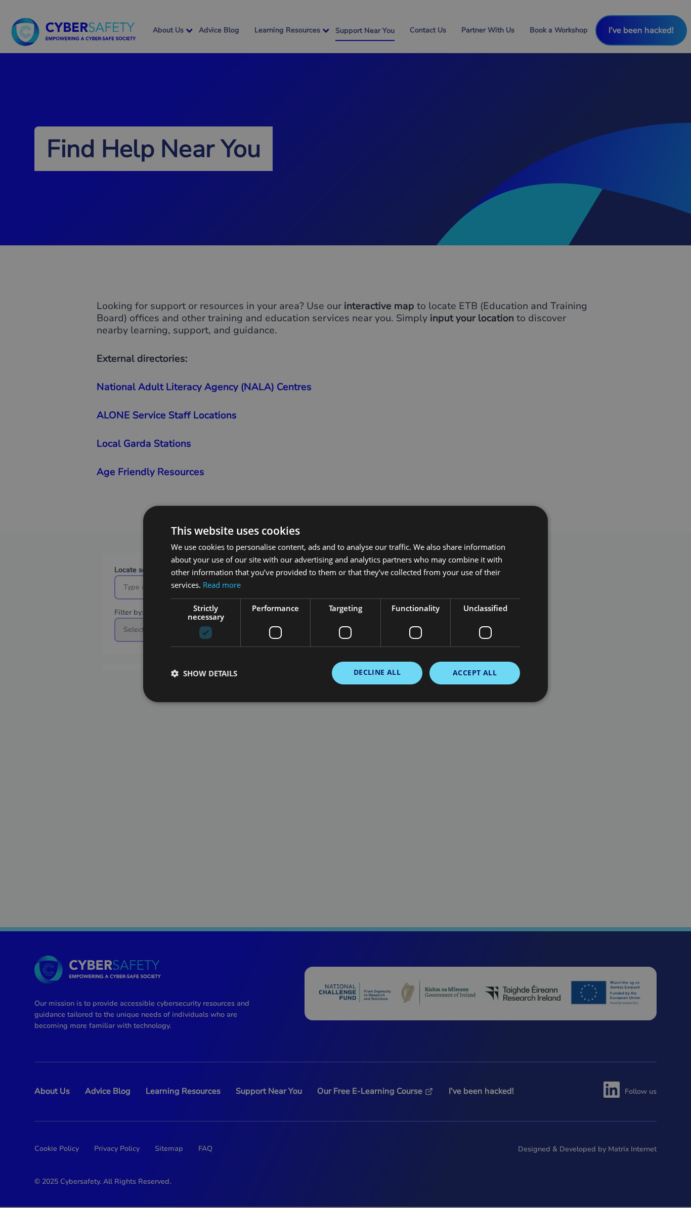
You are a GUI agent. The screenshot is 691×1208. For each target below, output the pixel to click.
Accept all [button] (475, 672)
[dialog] (345, 604)
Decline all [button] (377, 672)
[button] (204, 673)
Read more (222, 585)
